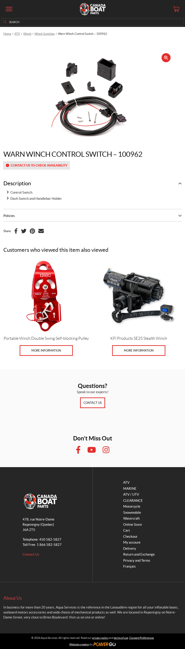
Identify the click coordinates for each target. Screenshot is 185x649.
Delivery (129, 548)
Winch (27, 34)
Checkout (130, 536)
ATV (17, 34)
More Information (46, 350)
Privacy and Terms (136, 560)
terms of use (121, 637)
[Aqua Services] (92, 9)
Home (7, 34)
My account (132, 542)
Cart (126, 530)
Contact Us (92, 402)
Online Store (132, 524)
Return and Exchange (139, 554)
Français (129, 566)
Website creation (79, 644)
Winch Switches (45, 34)
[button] (9, 9)
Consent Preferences (141, 637)
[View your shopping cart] (176, 9)
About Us (12, 598)
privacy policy (100, 637)
